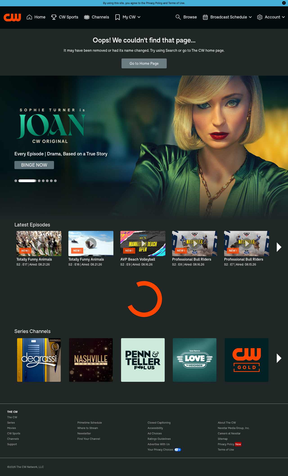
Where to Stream (87, 428)
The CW (9, 16)
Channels (13, 438)
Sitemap (223, 438)
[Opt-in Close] (284, 3)
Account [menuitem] (272, 17)
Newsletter (84, 433)
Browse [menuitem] (190, 17)
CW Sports (13, 433)
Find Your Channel (88, 438)
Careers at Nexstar (229, 433)
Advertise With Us (159, 444)
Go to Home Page (144, 63)
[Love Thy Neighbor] (194, 359)
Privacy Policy (154, 3)
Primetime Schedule (89, 422)
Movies (11, 428)
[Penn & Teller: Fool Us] (142, 359)
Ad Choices (155, 433)
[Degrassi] (38, 359)
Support (12, 444)
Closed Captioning (159, 422)
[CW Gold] (246, 359)
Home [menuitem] (39, 17)
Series (11, 422)
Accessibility (155, 428)
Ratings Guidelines (159, 438)
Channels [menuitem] (100, 17)
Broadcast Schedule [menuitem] (228, 17)
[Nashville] (90, 359)
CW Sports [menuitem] (68, 17)
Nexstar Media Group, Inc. (234, 428)
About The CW (227, 422)
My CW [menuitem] (129, 17)
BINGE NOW (34, 165)
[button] (280, 247)
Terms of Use (176, 3)
